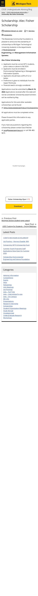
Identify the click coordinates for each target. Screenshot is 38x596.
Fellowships (7, 285)
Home (3, 12)
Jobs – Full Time (9, 292)
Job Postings (8, 289)
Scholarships (8, 35)
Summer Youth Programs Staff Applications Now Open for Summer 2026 (16, 251)
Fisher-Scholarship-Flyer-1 (18, 199)
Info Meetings (8, 287)
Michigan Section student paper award (16, 220)
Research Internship (10, 304)
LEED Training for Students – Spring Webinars (19, 226)
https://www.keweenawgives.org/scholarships (21, 108)
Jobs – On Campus (10, 297)
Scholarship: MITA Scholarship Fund (16, 245)
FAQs (5, 282)
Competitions (8, 278)
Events (5, 280)
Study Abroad (8, 311)
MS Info (6, 299)
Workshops (7, 318)
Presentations (8, 301)
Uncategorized (8, 313)
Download (18, 206)
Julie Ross (31, 31)
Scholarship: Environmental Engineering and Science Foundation (16, 258)
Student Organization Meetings (14, 308)
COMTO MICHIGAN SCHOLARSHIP (15, 238)
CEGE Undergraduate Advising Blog (17, 9)
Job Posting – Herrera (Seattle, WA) (16, 241)
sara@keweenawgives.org (13, 130)
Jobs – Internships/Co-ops (12, 294)
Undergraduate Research (12, 315)
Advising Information (11, 275)
